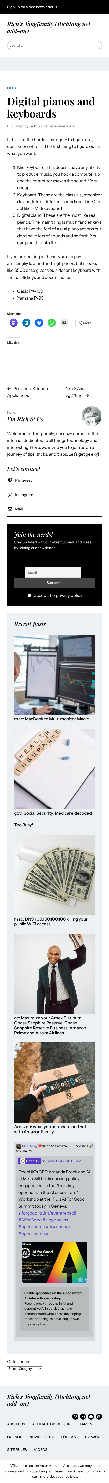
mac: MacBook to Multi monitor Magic (51, 719)
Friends (14, 1437)
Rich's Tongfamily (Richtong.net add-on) (48, 27)
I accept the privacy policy (57, 595)
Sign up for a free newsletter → (32, 7)
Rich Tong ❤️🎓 (33, 1146)
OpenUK (32, 1161)
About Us (16, 1424)
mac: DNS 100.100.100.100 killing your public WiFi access (51, 922)
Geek (12, 88)
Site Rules (17, 1449)
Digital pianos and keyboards (51, 107)
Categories (18, 1361)
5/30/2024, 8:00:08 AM (63, 1161)
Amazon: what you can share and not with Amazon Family (50, 1129)
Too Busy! (23, 825)
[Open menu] (10, 64)
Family (86, 1424)
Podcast (69, 1437)
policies (71, 1476)
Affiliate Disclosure (52, 1424)
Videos (40, 1449)
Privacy (92, 1437)
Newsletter (41, 1437)
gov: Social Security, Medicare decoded (53, 813)
